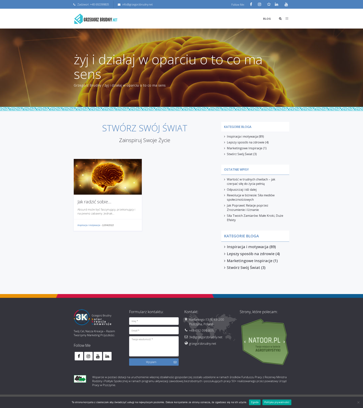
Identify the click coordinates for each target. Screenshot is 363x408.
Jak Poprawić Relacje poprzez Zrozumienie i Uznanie (247, 207)
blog (267, 18)
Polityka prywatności (276, 402)
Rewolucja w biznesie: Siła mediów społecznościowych (251, 197)
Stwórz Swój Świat (239, 154)
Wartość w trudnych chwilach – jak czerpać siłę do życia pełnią (251, 181)
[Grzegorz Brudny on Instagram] (88, 356)
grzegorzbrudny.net (202, 343)
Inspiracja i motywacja (89, 225)
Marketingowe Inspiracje (244, 148)
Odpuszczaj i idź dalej (242, 189)
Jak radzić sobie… (94, 201)
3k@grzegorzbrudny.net (205, 337)
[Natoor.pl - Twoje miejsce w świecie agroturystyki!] (264, 342)
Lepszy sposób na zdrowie (245, 142)
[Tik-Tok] (268, 4)
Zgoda (254, 402)
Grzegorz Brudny (87, 85)
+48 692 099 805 (201, 330)
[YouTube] (285, 4)
